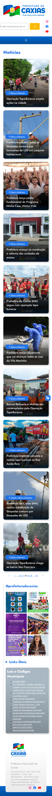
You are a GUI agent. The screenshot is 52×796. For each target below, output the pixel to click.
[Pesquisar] (35, 26)
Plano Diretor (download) (22, 724)
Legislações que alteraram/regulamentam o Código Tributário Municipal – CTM (29, 703)
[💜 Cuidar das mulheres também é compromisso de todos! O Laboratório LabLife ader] (38, 646)
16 (20, 576)
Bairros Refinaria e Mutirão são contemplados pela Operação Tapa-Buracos (25, 408)
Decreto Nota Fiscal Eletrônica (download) (29, 713)
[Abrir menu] (26, 40)
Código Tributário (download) (24, 698)
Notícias (14, 497)
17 (23, 576)
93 (36, 576)
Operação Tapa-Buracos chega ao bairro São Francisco (25, 565)
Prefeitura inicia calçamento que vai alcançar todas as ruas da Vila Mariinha (25, 357)
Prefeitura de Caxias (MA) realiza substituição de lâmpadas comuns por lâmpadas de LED (22, 509)
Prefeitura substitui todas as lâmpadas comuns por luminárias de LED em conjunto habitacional (25, 148)
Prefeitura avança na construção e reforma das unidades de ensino (26, 254)
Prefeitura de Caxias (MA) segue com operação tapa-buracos (23, 305)
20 (31, 576)
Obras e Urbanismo (18, 93)
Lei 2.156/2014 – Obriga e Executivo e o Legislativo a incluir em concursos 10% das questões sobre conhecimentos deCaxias (29, 687)
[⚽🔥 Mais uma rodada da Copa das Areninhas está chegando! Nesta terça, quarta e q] (16, 602)
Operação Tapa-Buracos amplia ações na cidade (25, 101)
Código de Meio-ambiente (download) (27, 710)
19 (28, 576)
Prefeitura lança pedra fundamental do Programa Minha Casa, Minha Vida (22, 202)
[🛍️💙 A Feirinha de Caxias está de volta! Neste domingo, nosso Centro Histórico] (38, 602)
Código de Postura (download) (24, 707)
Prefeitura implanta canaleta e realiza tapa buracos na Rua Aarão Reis (25, 460)
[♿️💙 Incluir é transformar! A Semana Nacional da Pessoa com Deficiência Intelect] (38, 624)
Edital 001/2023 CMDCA (22, 727)
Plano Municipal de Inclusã (23, 730)
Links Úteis (17, 661)
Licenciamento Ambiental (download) (27, 721)
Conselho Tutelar (19, 681)
